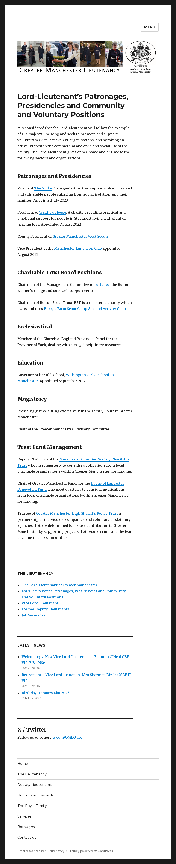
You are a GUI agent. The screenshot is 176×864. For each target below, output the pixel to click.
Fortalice (102, 284)
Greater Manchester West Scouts (80, 236)
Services (24, 816)
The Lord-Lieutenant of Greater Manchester (59, 585)
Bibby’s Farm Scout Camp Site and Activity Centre (86, 308)
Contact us (26, 837)
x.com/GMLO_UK (67, 737)
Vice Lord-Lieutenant (40, 603)
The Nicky (43, 188)
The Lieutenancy (35, 574)
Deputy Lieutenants (34, 785)
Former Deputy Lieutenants (45, 609)
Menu (149, 27)
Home (22, 764)
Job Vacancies (33, 615)
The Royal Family (32, 806)
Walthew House (52, 212)
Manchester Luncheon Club (78, 248)
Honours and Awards (35, 795)
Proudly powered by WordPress (90, 851)
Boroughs (26, 827)
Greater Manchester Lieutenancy (40, 851)
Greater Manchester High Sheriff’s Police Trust (77, 513)
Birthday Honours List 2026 (46, 693)
